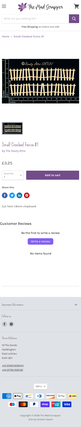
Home (5, 36)
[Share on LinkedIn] (19, 195)
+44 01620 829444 (13, 365)
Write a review (40, 241)
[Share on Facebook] (5, 195)
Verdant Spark (45, 419)
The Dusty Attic (16, 151)
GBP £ (39, 386)
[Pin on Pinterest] (27, 195)
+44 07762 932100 (12, 370)
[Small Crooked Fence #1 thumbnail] (12, 128)
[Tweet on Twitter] (12, 195)
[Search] (74, 18)
